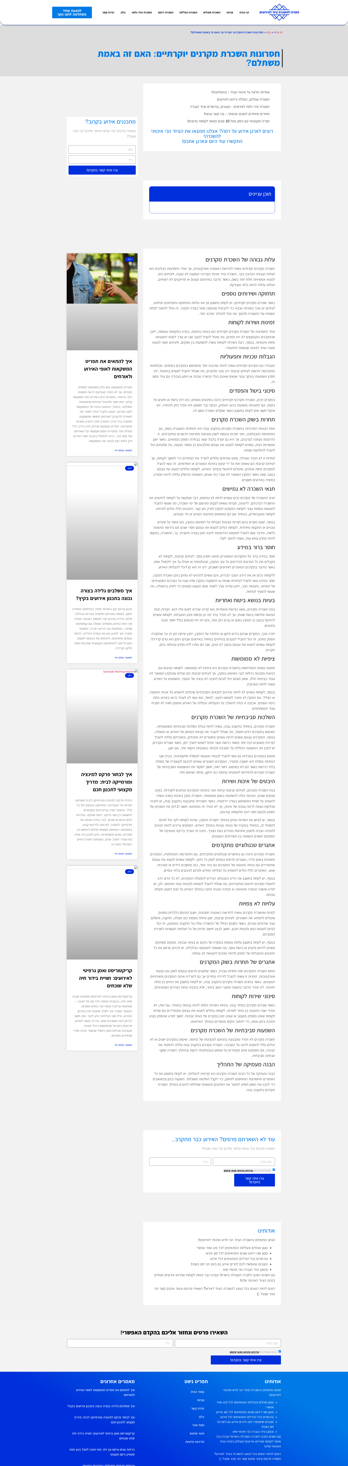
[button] (155, 194)
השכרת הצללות (188, 12)
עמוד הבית (197, 1392)
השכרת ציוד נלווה (142, 12)
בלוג (123, 12)
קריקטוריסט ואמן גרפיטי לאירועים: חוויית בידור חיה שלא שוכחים (105, 978)
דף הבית (244, 12)
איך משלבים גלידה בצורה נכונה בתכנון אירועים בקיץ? (101, 1406)
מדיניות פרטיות (245, 1170)
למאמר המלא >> (123, 450)
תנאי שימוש (197, 1433)
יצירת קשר (108, 12)
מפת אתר (198, 1425)
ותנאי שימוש (230, 1170)
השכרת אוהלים (211, 12)
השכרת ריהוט (165, 12)
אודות (230, 12)
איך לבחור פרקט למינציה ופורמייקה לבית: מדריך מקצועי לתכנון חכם (106, 782)
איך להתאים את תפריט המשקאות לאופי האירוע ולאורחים (108, 368)
